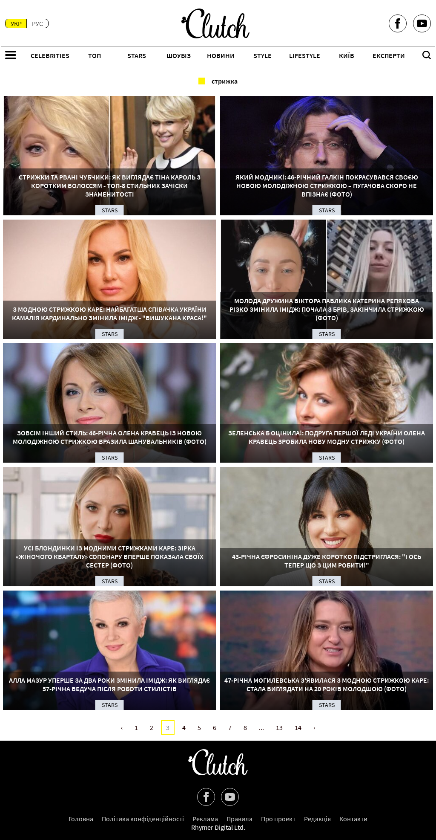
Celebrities (50, 55)
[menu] (10, 56)
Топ (94, 55)
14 (298, 727)
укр (16, 23)
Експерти (389, 55)
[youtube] (422, 23)
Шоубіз (178, 55)
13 (279, 727)
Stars (136, 55)
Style (262, 55)
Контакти (353, 818)
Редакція (317, 818)
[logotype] (215, 23)
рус (37, 23)
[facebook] (398, 23)
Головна (81, 818)
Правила (239, 818)
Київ (346, 55)
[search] (426, 56)
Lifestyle (304, 55)
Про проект (278, 818)
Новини (221, 55)
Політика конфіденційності (143, 818)
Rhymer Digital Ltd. (218, 827)
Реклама (205, 818)
